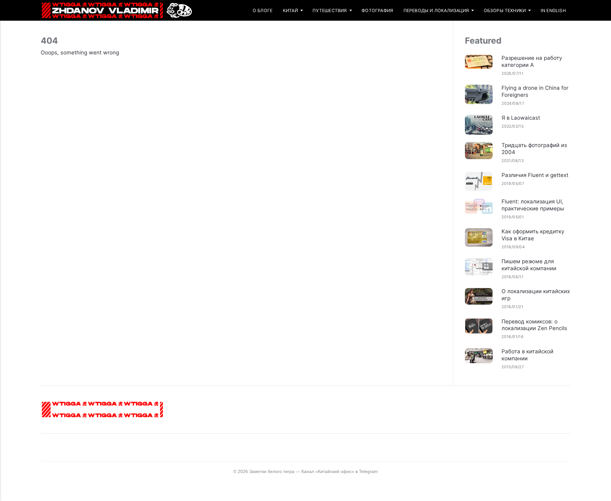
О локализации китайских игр (536, 294)
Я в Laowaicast (521, 118)
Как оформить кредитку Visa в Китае (533, 235)
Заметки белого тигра (271, 471)
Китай (290, 10)
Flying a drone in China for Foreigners (535, 91)
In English (553, 10)
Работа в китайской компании (527, 355)
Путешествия (330, 10)
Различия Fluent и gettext (535, 175)
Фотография (377, 10)
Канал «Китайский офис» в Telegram (339, 471)
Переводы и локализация (436, 10)
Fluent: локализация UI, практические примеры (533, 205)
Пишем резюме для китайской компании (529, 265)
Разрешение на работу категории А (532, 61)
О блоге (262, 10)
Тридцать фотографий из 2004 (534, 148)
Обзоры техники (505, 10)
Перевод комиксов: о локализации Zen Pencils (534, 325)
